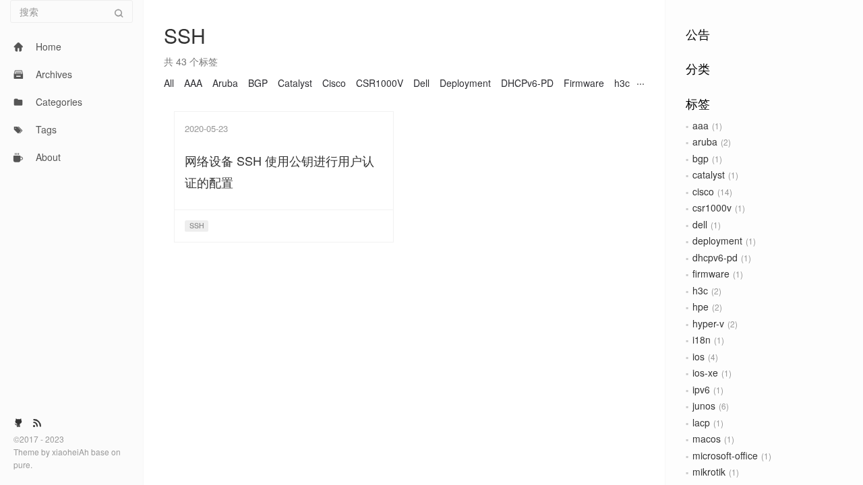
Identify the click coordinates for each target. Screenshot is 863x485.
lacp (701, 422)
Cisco (334, 83)
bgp (700, 158)
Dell (421, 83)
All (169, 83)
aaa (700, 125)
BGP (258, 83)
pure (21, 464)
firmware (711, 273)
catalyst (708, 174)
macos (706, 438)
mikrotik (708, 471)
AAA (193, 83)
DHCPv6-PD (527, 83)
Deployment (465, 83)
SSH (196, 225)
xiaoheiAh (71, 451)
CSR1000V (379, 83)
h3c (700, 290)
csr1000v (712, 207)
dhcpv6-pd (715, 257)
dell (699, 224)
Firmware (584, 83)
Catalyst (295, 83)
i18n (701, 339)
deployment (717, 240)
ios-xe (705, 372)
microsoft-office (725, 455)
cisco (703, 191)
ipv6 (701, 389)
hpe (700, 306)
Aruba (225, 83)
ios (698, 356)
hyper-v (708, 323)
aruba (704, 141)
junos (703, 405)
